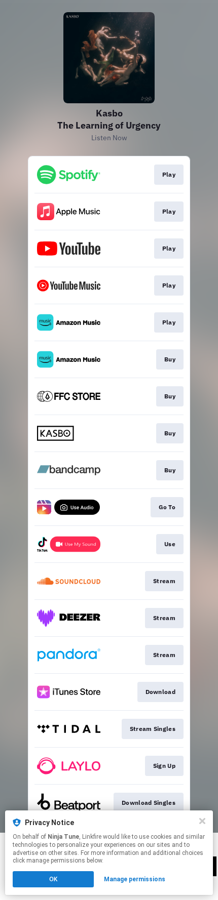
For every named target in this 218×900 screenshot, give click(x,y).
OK (53, 879)
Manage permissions (134, 879)
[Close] (202, 821)
